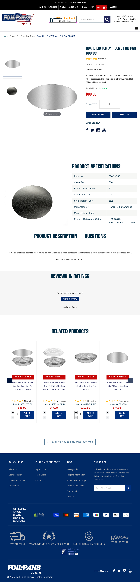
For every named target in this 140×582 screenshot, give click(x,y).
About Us (13, 469)
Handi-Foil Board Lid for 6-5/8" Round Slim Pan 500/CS (117, 386)
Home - (6, 36)
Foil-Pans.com (23, 576)
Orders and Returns (17, 480)
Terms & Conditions (75, 485)
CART (102, 7)
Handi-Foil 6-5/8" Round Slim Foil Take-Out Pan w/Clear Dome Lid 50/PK (54, 386)
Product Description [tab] (55, 237)
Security (70, 496)
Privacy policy (73, 491)
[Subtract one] (102, 104)
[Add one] (117, 104)
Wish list (124, 115)
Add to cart (27, 414)
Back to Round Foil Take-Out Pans (72, 442)
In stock (103, 88)
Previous (9, 380)
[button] (91, 59)
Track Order (40, 474)
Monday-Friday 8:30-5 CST (124, 22)
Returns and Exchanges (77, 480)
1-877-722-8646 (124, 19)
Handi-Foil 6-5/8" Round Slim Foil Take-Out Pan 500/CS (86, 386)
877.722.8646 (52, 7)
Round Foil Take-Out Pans (22, 36)
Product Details (22, 377)
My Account (88, 7)
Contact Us (14, 485)
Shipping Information (76, 474)
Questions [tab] (95, 237)
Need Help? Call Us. (124, 16)
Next (130, 380)
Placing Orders (73, 469)
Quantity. (91, 104)
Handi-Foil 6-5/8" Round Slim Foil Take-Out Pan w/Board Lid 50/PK (22, 386)
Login (114, 7)
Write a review (93, 123)
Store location (15, 474)
